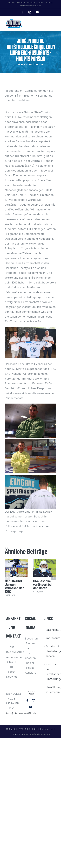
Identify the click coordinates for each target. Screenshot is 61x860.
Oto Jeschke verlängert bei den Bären (42, 584)
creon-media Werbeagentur (37, 733)
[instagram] (33, 700)
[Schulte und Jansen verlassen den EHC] (16, 568)
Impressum (49, 638)
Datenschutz (49, 629)
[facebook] (27, 700)
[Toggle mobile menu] (54, 23)
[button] (7, 577)
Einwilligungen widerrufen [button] (49, 689)
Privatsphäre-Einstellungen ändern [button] (49, 651)
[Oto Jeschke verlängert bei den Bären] (44, 568)
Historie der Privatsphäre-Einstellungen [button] (49, 671)
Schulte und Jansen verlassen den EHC (14, 586)
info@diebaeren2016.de (11, 713)
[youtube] (30, 706)
